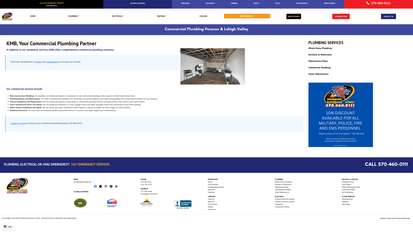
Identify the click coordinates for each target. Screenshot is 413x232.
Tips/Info (211, 199)
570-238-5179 (146, 184)
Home (210, 182)
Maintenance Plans (318, 61)
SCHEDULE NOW (341, 16)
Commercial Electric (282, 207)
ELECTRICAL (117, 16)
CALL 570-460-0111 (386, 164)
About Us (211, 202)
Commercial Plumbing (319, 67)
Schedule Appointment (216, 187)
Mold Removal (347, 199)
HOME (32, 16)
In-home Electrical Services (285, 199)
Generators (279, 204)
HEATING (161, 16)
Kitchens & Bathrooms (320, 54)
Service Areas (212, 204)
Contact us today (18, 123)
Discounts (211, 189)
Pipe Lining (346, 204)
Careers (210, 207)
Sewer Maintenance (318, 73)
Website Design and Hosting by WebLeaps (395, 218)
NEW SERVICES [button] (246, 16)
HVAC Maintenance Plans (351, 187)
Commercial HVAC (348, 189)
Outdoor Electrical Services (285, 202)
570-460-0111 (146, 182)
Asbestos (345, 202)
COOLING (203, 16)
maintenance (52, 61)
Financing (211, 192)
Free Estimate (213, 184)
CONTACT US (388, 16)
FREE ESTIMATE (294, 16)
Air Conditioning (347, 192)
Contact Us (212, 209)
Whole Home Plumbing (320, 48)
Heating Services (348, 182)
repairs (38, 61)
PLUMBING (73, 16)
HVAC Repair (346, 184)
